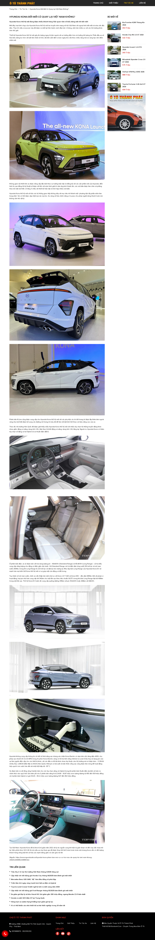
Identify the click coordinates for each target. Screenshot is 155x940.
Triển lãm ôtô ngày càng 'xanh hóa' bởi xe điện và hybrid (33, 883)
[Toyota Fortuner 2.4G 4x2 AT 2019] (114, 87)
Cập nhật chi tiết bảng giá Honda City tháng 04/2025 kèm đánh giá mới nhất (41, 876)
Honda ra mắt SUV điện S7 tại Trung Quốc (28, 898)
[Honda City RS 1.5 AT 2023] (114, 38)
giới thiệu (113, 3)
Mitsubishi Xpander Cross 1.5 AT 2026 (133, 60)
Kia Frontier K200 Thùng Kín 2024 (133, 23)
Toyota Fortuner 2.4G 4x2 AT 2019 (133, 85)
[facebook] (58, 933)
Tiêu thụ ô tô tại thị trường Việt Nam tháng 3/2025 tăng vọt (35, 872)
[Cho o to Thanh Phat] (22, 3)
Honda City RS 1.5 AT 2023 (133, 35)
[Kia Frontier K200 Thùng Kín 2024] (114, 25)
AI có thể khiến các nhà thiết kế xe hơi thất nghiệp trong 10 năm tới (38, 905)
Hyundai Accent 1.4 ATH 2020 (132, 48)
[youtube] (63, 933)
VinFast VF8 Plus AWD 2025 (133, 72)
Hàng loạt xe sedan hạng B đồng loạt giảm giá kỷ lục (32, 902)
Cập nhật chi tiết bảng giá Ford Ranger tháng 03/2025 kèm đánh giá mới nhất (42, 891)
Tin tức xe (83, 923)
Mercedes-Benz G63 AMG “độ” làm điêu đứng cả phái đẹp (33, 879)
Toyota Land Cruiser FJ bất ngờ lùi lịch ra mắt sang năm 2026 (35, 887)
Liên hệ (93, 923)
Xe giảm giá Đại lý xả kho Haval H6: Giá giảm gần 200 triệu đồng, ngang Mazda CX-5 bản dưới (48, 894)
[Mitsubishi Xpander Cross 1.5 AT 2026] (114, 62)
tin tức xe (128, 3)
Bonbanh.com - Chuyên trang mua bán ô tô (127, 926)
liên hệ (142, 3)
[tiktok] (68, 933)
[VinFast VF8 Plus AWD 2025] (114, 75)
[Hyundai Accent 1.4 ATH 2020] (114, 50)
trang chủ (98, 3)
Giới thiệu (71, 923)
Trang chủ (59, 923)
